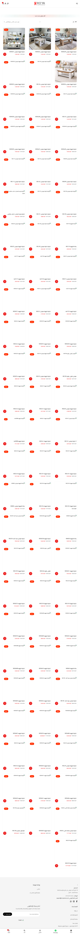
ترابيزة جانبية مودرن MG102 (43, 181)
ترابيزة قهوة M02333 (70, 603)
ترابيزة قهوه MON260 (70, 344)
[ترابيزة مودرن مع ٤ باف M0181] (66, 688)
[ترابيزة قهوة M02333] (66, 591)
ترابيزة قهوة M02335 (19, 571)
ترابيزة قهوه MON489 (44, 636)
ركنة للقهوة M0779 (71, 246)
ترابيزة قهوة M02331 (70, 473)
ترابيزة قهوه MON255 (44, 344)
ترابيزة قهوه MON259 (19, 636)
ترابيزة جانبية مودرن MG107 (69, 116)
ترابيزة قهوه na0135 (71, 311)
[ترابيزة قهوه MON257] (14, 298)
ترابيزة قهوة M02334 (44, 506)
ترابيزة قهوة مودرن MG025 (17, 246)
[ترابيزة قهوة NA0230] (40, 591)
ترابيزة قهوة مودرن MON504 (68, 84)
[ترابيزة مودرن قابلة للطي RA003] (66, 818)
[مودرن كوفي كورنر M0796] (66, 363)
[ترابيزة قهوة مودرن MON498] (40, 104)
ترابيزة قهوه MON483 (44, 830)
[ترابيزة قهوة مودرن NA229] (66, 753)
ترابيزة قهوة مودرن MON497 (42, 149)
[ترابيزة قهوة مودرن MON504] (66, 71)
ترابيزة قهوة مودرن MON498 (42, 116)
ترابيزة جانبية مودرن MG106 (43, 246)
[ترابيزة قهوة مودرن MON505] (14, 136)
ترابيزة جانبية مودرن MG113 (18, 181)
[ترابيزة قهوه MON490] (14, 785)
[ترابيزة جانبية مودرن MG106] (40, 234)
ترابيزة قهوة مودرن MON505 (17, 149)
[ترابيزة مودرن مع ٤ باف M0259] (14, 526)
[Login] (5, 3)
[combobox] (11, 22)
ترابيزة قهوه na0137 (19, 279)
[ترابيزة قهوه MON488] (14, 655)
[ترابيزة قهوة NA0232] (14, 396)
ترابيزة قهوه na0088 (19, 441)
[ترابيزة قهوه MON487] (14, 720)
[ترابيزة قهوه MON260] (66, 331)
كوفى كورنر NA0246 (45, 571)
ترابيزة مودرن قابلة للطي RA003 (68, 830)
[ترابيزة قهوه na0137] (14, 266)
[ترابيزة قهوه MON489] (40, 623)
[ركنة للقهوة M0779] (66, 234)
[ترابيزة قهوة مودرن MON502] (40, 39)
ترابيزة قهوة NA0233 (19, 473)
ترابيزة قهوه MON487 (19, 733)
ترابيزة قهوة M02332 (70, 506)
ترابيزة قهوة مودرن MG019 (43, 376)
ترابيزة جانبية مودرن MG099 (69, 181)
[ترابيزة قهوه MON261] (66, 558)
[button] (56, 54)
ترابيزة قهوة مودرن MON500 (17, 116)
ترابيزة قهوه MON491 (44, 798)
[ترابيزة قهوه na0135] (66, 298)
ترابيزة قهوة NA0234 (19, 765)
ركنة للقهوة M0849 (71, 668)
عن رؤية (76, 911)
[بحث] (8, 3)
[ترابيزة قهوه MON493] (40, 655)
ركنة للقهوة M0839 (71, 538)
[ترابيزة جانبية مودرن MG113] (14, 169)
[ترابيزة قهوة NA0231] (40, 396)
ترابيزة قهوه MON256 (44, 733)
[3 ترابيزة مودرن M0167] (66, 428)
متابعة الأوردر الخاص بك (35, 893)
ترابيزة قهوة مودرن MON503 (17, 84)
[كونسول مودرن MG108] (14, 818)
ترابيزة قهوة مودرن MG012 (43, 311)
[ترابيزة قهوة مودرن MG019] (40, 363)
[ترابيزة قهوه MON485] (14, 688)
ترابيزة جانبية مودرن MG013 (69, 279)
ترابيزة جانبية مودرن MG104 (43, 84)
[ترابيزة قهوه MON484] (66, 785)
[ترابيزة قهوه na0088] (14, 428)
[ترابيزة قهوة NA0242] (14, 331)
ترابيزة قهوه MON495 (44, 765)
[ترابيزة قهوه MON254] (14, 363)
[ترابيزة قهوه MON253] (14, 591)
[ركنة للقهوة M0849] (66, 655)
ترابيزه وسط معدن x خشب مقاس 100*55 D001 (16, 214)
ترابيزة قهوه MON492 (70, 636)
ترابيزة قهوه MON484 (70, 798)
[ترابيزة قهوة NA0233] (14, 461)
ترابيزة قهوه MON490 (19, 798)
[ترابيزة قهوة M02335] (14, 558)
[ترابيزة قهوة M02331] (66, 461)
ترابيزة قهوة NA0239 (70, 863)
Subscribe (8, 914)
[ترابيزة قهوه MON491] (40, 785)
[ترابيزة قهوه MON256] (40, 720)
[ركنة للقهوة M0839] (66, 526)
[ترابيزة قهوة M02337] (40, 461)
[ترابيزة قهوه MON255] (40, 331)
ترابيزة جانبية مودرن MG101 (43, 214)
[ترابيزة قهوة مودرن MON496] (66, 136)
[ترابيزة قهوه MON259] (14, 623)
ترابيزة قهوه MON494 (44, 701)
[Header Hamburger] (77, 3)
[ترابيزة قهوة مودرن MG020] (66, 396)
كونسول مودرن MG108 (18, 830)
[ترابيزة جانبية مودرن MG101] (40, 201)
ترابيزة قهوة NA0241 (44, 441)
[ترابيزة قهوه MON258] (40, 526)
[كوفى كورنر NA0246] (40, 558)
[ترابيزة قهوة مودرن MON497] (40, 136)
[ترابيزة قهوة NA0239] (66, 850)
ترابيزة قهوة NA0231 (44, 409)
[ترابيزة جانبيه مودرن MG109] (66, 201)
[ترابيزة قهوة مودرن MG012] (40, 298)
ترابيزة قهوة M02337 (44, 473)
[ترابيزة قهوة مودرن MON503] (14, 71)
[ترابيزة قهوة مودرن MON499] (66, 39)
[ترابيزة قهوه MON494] (40, 688)
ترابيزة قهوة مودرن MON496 (68, 149)
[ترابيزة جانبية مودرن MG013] (66, 266)
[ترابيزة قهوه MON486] (66, 720)
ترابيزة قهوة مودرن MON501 (17, 51)
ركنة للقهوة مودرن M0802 (17, 506)
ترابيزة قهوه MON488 (19, 668)
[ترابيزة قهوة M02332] (66, 493)
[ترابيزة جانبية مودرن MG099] (66, 169)
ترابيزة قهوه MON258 (44, 538)
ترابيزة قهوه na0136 (45, 279)
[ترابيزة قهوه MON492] (66, 623)
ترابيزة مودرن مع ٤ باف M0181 (68, 701)
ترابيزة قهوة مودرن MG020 (69, 409)
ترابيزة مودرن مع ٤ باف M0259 (17, 538)
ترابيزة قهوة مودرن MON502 (42, 51)
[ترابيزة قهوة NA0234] (14, 753)
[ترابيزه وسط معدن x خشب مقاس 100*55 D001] (14, 201)
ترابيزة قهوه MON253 (19, 603)
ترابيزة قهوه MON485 (19, 701)
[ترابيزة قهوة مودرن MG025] (14, 234)
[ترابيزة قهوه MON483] (40, 818)
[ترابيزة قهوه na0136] (40, 266)
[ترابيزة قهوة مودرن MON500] (14, 104)
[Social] (77, 901)
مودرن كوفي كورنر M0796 (69, 376)
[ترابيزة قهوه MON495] (40, 753)
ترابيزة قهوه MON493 (44, 668)
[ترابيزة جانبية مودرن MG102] (40, 169)
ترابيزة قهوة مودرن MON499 (68, 51)
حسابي (38, 889)
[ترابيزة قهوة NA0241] (40, 428)
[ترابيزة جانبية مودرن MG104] (40, 71)
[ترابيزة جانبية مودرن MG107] (66, 104)
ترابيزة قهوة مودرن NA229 (69, 765)
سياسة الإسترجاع (74, 919)
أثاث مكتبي (42, 16)
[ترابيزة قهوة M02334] (40, 493)
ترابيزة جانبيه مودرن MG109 (69, 214)
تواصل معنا (75, 923)
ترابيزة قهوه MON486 (70, 733)
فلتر (73, 22)
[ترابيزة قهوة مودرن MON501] (14, 39)
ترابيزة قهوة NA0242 (19, 344)
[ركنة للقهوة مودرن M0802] (14, 493)
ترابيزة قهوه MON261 (70, 571)
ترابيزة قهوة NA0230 (44, 603)
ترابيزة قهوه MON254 (19, 376)
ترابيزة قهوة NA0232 (19, 409)
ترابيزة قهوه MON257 (19, 311)
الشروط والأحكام (74, 915)
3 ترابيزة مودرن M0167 (70, 441)
